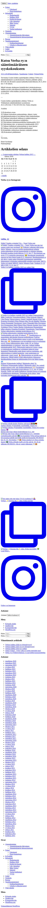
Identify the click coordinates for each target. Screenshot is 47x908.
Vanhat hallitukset (16, 29)
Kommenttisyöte (11, 628)
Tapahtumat (23, 74)
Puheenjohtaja (13, 74)
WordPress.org (10, 630)
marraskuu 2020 (10, 687)
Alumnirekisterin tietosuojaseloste (21, 37)
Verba (41, 74)
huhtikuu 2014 (10, 792)
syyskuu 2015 (10, 764)
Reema (7, 39)
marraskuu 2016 (10, 740)
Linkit (7, 49)
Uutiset (30, 74)
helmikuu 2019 (10, 705)
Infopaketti (9, 13)
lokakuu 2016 (10, 742)
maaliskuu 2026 (10, 661)
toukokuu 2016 (10, 748)
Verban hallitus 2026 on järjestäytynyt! (18, 645)
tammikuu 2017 (10, 738)
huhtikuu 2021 (10, 681)
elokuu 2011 (9, 830)
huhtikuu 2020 (10, 693)
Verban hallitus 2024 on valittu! (16, 649)
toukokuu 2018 (10, 715)
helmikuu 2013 (10, 808)
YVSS (12, 27)
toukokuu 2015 (10, 770)
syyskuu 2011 (10, 828)
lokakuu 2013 (10, 802)
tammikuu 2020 (10, 699)
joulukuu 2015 (10, 758)
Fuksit (7, 7)
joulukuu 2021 (10, 677)
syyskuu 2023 (10, 667)
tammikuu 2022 (10, 675)
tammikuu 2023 (10, 673)
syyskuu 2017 (10, 728)
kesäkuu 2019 (10, 701)
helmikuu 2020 (10, 697)
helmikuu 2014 (10, 796)
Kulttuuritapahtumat (16, 43)
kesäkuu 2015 (10, 768)
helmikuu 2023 (10, 671)
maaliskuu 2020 (10, 695)
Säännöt (12, 25)
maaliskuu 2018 (10, 719)
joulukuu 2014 (10, 780)
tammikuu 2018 (10, 723)
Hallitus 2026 (14, 17)
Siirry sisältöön (13, 3)
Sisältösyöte (9, 626)
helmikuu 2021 (10, 683)
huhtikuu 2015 (10, 772)
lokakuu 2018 (10, 709)
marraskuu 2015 (10, 760)
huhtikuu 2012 (10, 818)
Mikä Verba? (14, 23)
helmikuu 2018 (10, 721)
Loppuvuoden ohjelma (10, 154)
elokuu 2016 (9, 746)
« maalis (4, 176)
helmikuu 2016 (10, 754)
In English (8, 51)
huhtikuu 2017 (10, 732)
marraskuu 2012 (10, 812)
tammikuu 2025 (10, 663)
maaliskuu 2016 (10, 752)
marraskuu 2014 (10, 782)
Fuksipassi (13, 9)
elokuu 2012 (9, 816)
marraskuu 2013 (10, 800)
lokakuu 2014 (10, 784)
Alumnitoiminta (10, 33)
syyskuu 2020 (10, 691)
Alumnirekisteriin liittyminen (19, 35)
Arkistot (3, 615)
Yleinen (36, 74)
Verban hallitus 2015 (27, 154)
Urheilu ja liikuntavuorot (18, 45)
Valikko (4, 3)
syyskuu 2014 (10, 786)
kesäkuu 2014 (10, 790)
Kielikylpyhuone (15, 19)
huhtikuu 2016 (10, 750)
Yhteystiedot (9, 47)
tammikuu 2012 (10, 824)
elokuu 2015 (9, 766)
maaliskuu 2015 (10, 774)
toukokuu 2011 (10, 834)
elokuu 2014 (9, 788)
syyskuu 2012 (10, 814)
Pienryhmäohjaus (16, 11)
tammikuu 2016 (10, 756)
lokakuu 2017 (10, 727)
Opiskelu (8, 31)
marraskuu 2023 (10, 665)
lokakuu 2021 (10, 679)
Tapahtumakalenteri (12, 41)
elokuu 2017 (9, 730)
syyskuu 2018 (10, 711)
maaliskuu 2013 (10, 806)
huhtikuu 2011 (10, 836)
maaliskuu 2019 (10, 703)
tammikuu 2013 (10, 810)
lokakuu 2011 (10, 826)
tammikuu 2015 (10, 778)
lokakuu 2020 (10, 689)
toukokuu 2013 (10, 804)
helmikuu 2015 (10, 776)
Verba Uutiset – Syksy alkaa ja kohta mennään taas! (23, 651)
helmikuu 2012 (10, 822)
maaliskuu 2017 (10, 734)
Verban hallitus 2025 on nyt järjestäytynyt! (19, 647)
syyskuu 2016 (10, 744)
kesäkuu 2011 (10, 832)
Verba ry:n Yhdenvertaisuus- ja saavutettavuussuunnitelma (25, 653)
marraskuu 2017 (10, 725)
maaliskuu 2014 (10, 794)
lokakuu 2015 (10, 762)
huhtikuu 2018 (10, 717)
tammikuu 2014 (10, 798)
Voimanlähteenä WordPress (10, 906)
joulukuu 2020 (10, 685)
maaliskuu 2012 (10, 820)
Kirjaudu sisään (10, 624)
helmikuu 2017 (10, 736)
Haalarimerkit (14, 15)
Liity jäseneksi (15, 21)
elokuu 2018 (9, 713)
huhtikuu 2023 (10, 669)
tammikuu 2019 (10, 707)
